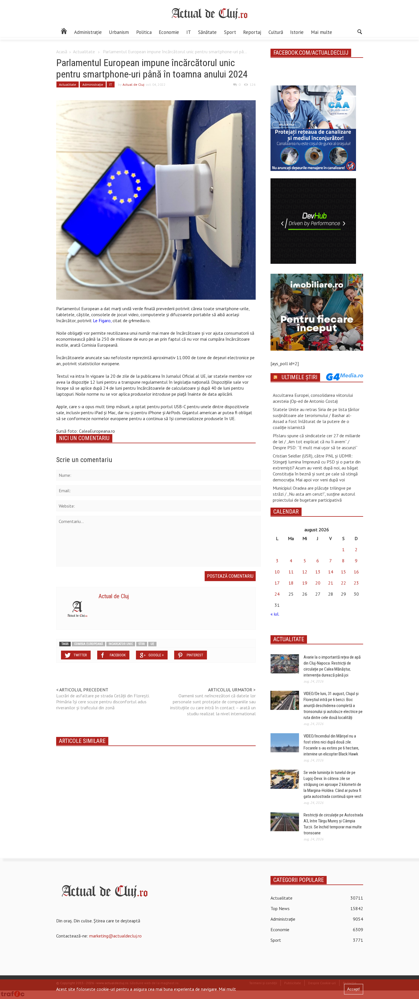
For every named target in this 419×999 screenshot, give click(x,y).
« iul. (274, 614)
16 (356, 572)
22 (343, 583)
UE (152, 644)
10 (277, 572)
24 (277, 594)
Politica (144, 32)
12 (304, 572)
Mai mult (227, 989)
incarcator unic (121, 644)
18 (291, 583)
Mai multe (321, 32)
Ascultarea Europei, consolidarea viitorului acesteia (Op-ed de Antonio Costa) (313, 398)
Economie (169, 32)
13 (317, 572)
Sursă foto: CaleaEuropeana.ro (85, 431)
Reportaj (252, 32)
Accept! (353, 989)
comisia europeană (88, 644)
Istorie (297, 32)
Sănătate (207, 32)
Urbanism (119, 32)
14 (330, 572)
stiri (142, 644)
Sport (230, 32)
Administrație (88, 32)
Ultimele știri (299, 377)
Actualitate (84, 51)
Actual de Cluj (133, 84)
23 (356, 583)
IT (188, 32)
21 (330, 583)
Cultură (276, 32)
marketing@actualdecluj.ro (115, 936)
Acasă (61, 51)
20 (317, 583)
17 (277, 583)
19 (304, 583)
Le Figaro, (103, 320)
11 (291, 572)
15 (343, 572)
